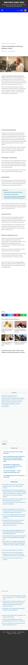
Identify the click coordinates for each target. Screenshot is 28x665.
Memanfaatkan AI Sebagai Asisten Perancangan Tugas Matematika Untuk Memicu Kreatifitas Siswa (12, 466)
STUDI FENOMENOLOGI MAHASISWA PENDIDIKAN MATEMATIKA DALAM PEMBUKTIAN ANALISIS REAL (14, 537)
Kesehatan (4, 396)
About (19, 633)
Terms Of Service (21, 632)
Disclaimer (10, 633)
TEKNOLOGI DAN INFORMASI (18, 398)
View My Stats (4, 591)
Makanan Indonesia (6, 398)
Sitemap (8, 632)
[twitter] (11, 315)
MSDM (3, 401)
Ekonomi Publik (5, 405)
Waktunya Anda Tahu (14, 2)
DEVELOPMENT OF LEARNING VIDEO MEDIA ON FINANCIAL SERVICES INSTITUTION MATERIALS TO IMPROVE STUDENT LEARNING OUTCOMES (14, 543)
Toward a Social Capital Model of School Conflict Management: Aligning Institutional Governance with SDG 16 (14, 516)
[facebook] (4, 315)
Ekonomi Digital (5, 403)
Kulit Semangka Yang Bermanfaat (11, 194)
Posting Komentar (11, 51)
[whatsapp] (23, 315)
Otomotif (17, 403)
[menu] (2, 10)
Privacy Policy (13, 632)
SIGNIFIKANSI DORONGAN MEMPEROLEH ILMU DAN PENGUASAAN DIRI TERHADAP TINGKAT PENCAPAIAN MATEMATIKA (14, 532)
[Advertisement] (14, 28)
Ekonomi (14, 401)
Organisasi (19, 401)
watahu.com (7, 267)
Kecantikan (10, 396)
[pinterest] (17, 315)
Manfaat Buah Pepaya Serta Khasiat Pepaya (13, 192)
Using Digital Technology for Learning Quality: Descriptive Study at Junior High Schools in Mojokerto (13, 486)
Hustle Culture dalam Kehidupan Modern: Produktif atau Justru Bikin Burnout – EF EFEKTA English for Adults (14, 597)
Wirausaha (8, 401)
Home (3, 632)
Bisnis (15, 396)
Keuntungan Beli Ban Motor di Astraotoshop (13, 550)
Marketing (12, 403)
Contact (14, 633)
